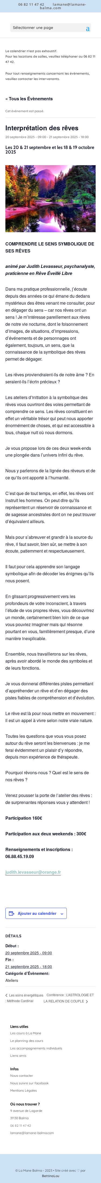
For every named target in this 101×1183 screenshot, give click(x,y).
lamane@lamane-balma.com (32, 1133)
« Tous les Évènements (29, 98)
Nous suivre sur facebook (29, 1083)
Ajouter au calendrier (37, 913)
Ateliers (11, 980)
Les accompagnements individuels (36, 1048)
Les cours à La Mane (25, 1033)
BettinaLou (50, 1176)
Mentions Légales (23, 1090)
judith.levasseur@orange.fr (33, 872)
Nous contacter (21, 1076)
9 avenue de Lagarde (26, 1111)
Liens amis (18, 1056)
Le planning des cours (26, 1041)
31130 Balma (19, 1118)
